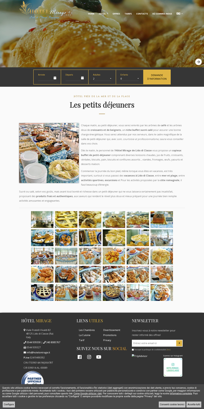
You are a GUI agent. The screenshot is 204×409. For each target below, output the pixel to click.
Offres (116, 13)
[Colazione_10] (114, 237)
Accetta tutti (194, 404)
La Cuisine (84, 335)
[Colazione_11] (138, 237)
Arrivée (41, 75)
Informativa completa (181, 393)
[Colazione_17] (138, 256)
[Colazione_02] (66, 219)
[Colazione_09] (90, 237)
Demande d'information (157, 77)
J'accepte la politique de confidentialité (152, 349)
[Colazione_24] (162, 274)
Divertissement (111, 330)
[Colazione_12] (162, 237)
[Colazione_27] (90, 292)
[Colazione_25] (42, 292)
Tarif (81, 340)
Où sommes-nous (162, 13)
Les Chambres (87, 330)
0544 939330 (33, 342)
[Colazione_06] (162, 219)
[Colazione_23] (138, 274)
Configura (9, 404)
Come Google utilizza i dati (88, 393)
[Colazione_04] (114, 219)
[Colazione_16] (114, 256)
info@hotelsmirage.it (38, 352)
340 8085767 (53, 342)
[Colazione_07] (42, 237)
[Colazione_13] (42, 256)
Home (91, 13)
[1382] (179, 343)
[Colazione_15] (90, 256)
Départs (69, 75)
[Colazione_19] (42, 274)
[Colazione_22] (114, 274)
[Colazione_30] (162, 292)
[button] (179, 14)
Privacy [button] (107, 340)
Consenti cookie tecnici (172, 404)
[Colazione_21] (90, 274)
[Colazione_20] (66, 274)
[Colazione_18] (162, 256)
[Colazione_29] (138, 292)
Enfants (124, 75)
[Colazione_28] (114, 292)
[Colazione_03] (90, 219)
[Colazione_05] (138, 219)
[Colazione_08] (66, 237)
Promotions (109, 335)
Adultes (96, 75)
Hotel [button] (102, 13)
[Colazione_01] (42, 219)
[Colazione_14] (66, 256)
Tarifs (128, 13)
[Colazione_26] (66, 292)
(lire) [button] (168, 349)
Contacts (142, 13)
